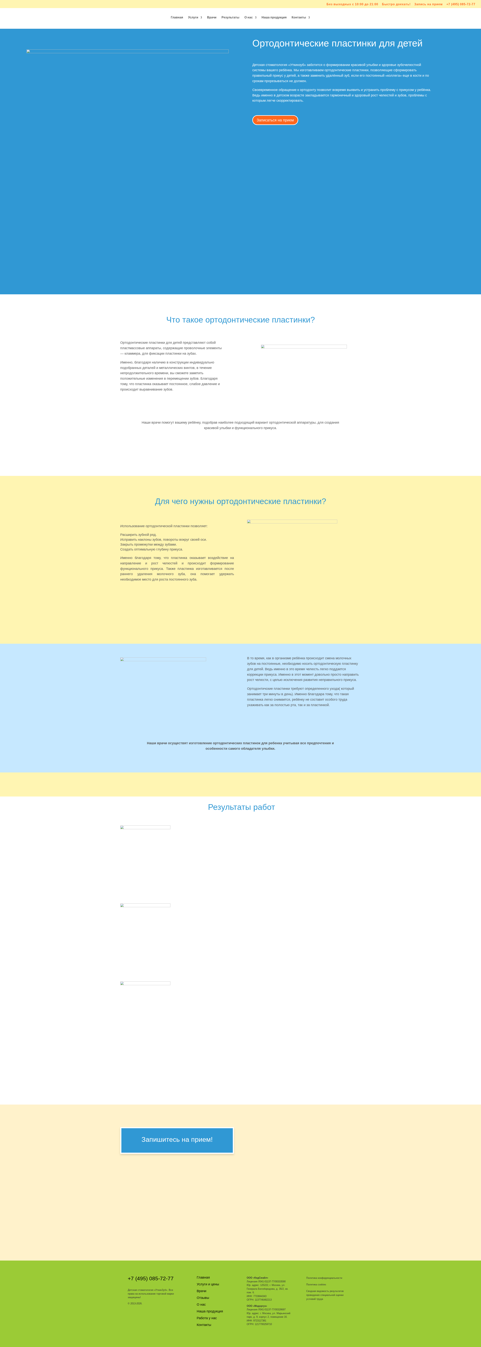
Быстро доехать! (396, 4)
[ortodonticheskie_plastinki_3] (145, 984)
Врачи (211, 17)
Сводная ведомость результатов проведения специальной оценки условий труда (325, 1295)
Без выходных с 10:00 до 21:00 (352, 4)
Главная (177, 17)
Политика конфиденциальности (324, 1278)
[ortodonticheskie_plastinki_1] (145, 828)
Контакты (299, 17)
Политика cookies (316, 1284)
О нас (248, 17)
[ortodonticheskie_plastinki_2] (145, 906)
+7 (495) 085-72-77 (460, 4)
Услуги (193, 17)
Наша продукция (274, 17)
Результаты (230, 17)
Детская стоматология (147, 1290)
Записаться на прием (275, 120)
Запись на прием (428, 4)
